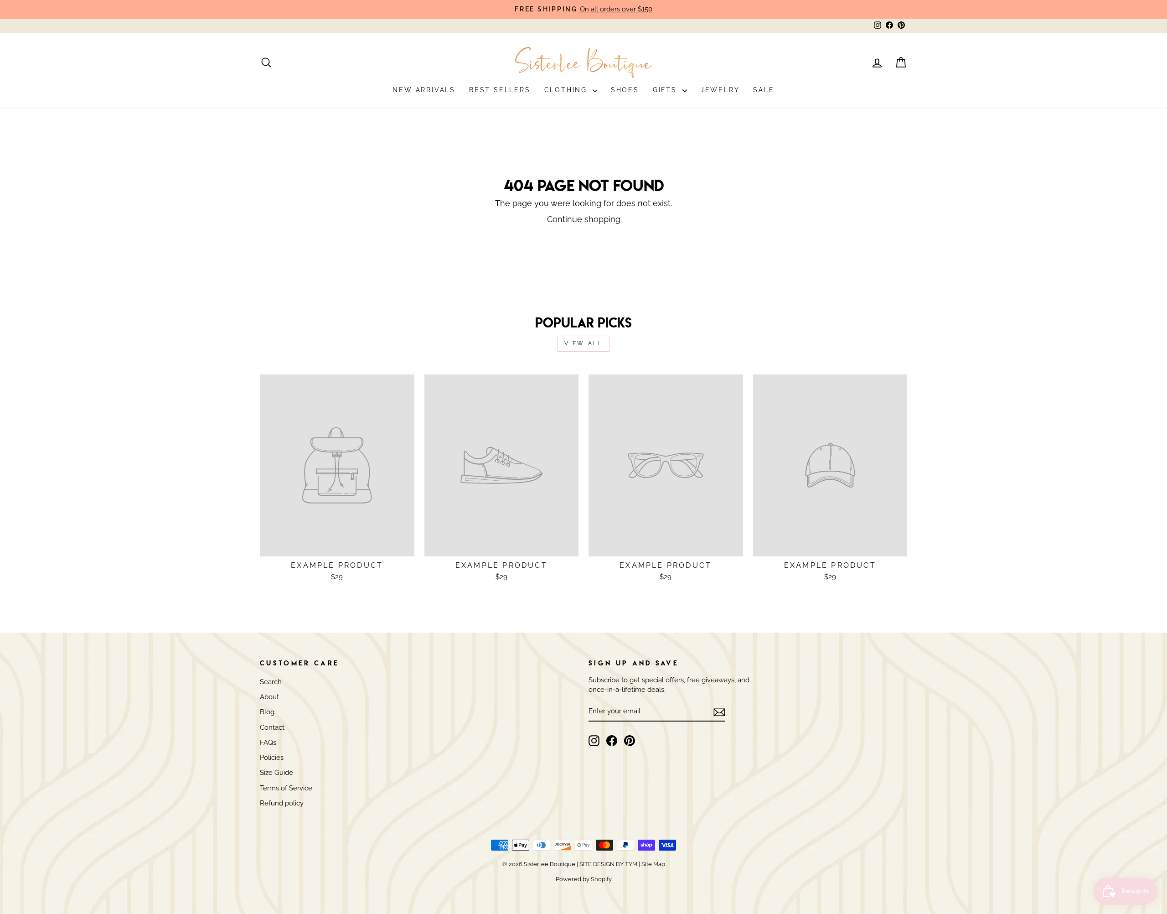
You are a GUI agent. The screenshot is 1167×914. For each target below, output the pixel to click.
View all (583, 343)
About (269, 697)
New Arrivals (423, 89)
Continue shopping (583, 219)
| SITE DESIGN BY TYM (607, 864)
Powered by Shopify (584, 879)
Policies (272, 757)
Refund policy (282, 803)
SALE (763, 89)
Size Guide (276, 773)
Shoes (625, 89)
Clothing (567, 89)
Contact (272, 727)
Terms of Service (286, 788)
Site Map (652, 864)
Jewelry (720, 89)
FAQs (268, 742)
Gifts (666, 89)
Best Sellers (500, 89)
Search (271, 682)
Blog (267, 712)
